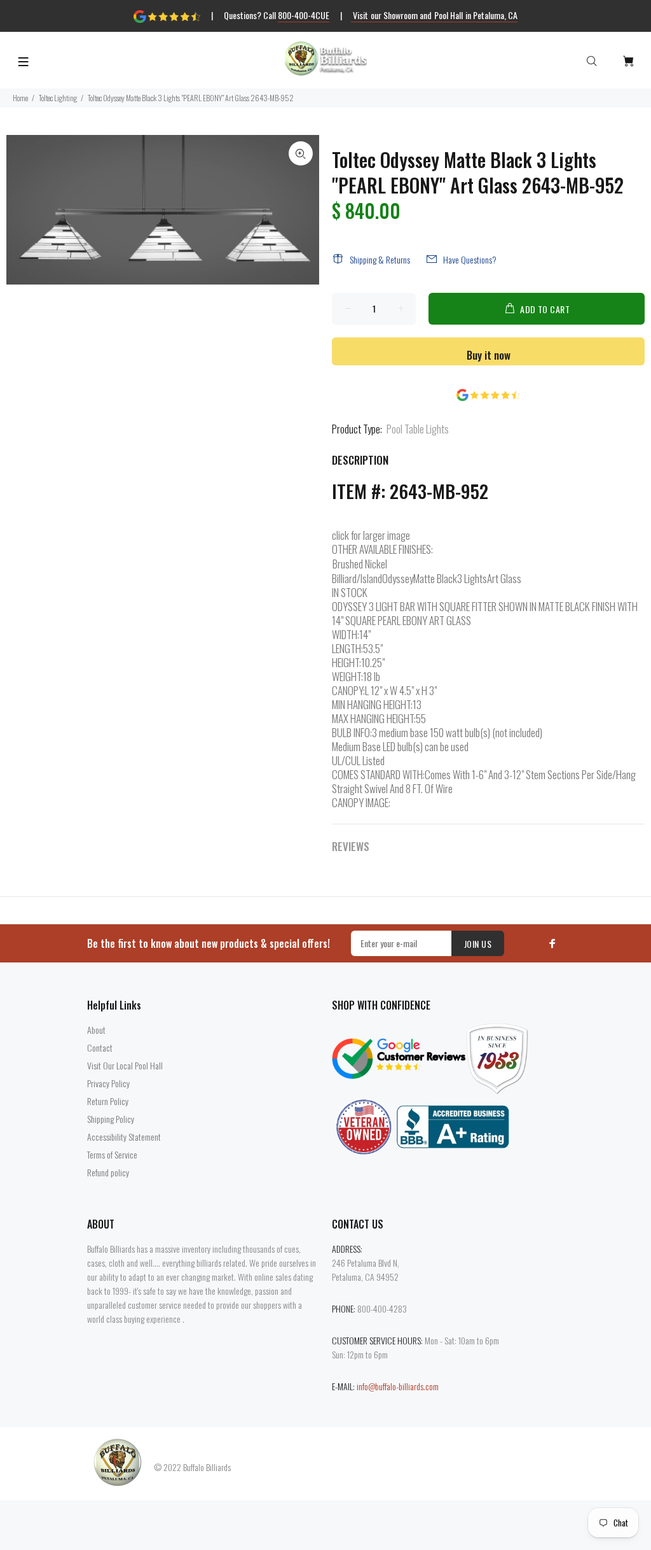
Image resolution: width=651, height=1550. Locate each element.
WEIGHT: (347, 677)
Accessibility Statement (124, 1136)
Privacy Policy (108, 1083)
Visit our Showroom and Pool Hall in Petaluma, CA (434, 15)
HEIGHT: (346, 663)
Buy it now (489, 355)
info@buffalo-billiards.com (398, 1386)
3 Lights (472, 578)
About (96, 1029)
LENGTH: (347, 649)
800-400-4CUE (303, 15)
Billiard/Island (357, 578)
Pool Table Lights (418, 429)
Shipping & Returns (380, 259)
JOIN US (477, 943)
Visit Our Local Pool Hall (125, 1065)
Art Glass (504, 578)
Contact (100, 1047)
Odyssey (397, 578)
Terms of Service (112, 1154)
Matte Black (435, 578)
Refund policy (108, 1172)
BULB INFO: (352, 733)
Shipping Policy (110, 1118)
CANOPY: (348, 691)
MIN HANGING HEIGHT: (372, 705)
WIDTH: (345, 635)
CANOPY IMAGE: (361, 803)
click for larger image (371, 535)
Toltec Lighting (58, 97)
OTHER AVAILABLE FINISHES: (382, 549)
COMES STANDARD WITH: (378, 775)
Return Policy (107, 1101)
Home (20, 97)
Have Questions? (470, 259)
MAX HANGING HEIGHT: (374, 719)
